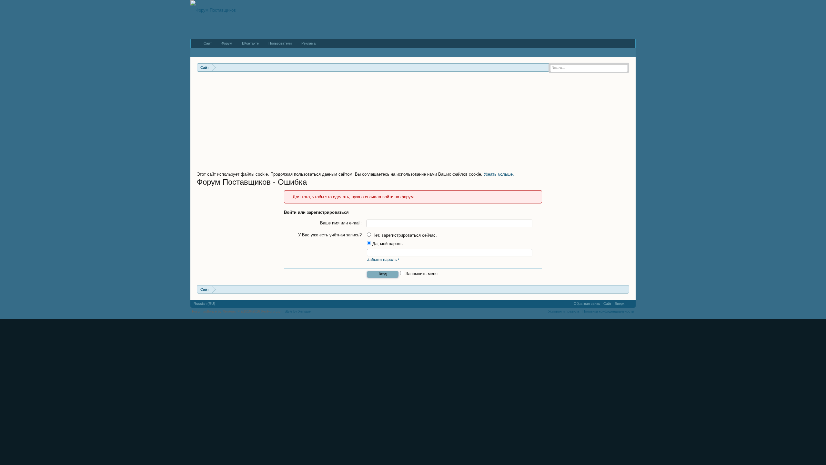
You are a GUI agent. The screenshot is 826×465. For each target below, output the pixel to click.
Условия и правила (563, 311)
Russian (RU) (204, 303)
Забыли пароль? (383, 259)
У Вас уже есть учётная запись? (330, 234)
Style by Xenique (298, 311)
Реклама (308, 43)
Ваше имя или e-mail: (341, 223)
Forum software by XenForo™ (236, 311)
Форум (226, 43)
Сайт (208, 43)
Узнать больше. (499, 174)
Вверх (620, 303)
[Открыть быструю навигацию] (625, 289)
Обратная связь (587, 303)
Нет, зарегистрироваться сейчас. (404, 235)
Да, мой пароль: (387, 243)
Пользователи (280, 43)
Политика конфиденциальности (608, 311)
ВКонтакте (250, 43)
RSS (630, 304)
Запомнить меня (421, 273)
